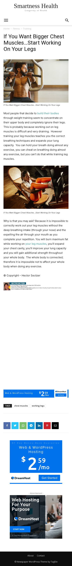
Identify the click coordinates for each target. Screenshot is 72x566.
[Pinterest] (47, 425)
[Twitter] (15, 425)
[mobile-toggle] (6, 20)
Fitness (16, 28)
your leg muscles (35, 243)
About (30, 555)
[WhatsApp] (23, 425)
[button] (67, 20)
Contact (41, 555)
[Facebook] (6, 425)
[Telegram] (31, 425)
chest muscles (21, 405)
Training (27, 28)
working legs (38, 405)
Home (6, 28)
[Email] (55, 425)
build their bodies (48, 113)
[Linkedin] (39, 425)
